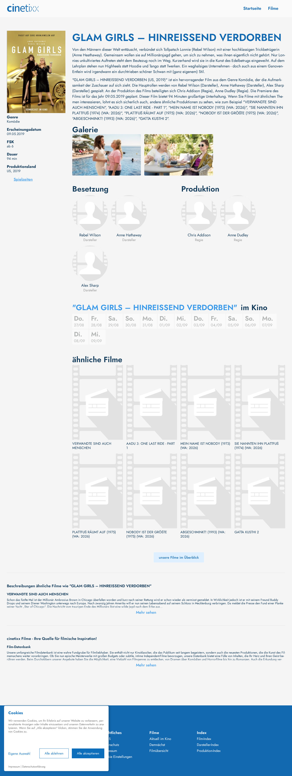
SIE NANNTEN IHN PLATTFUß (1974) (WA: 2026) (256, 446)
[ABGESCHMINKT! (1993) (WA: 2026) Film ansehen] (205, 490)
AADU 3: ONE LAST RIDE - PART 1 (150, 446)
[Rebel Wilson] (90, 213)
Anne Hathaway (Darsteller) (242, 85)
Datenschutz (110, 745)
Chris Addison (199, 235)
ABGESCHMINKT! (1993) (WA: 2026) (203, 534)
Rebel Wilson (90, 235)
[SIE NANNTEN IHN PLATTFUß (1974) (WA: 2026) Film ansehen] (259, 402)
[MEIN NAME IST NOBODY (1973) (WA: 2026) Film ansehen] (205, 402)
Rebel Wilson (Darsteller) (198, 85)
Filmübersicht (158, 751)
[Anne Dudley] (238, 213)
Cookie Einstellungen (117, 757)
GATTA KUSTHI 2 (246, 532)
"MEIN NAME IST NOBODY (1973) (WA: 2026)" (207, 107)
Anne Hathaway (129, 235)
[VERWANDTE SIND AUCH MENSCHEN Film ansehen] (97, 402)
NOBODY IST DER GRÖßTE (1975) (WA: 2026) (146, 534)
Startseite (252, 8)
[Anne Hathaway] (129, 213)
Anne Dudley (238, 235)
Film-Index (204, 739)
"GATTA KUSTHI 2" (153, 118)
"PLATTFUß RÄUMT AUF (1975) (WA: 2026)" (160, 113)
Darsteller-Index (208, 745)
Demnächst (157, 745)
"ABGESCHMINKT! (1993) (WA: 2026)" (104, 118)
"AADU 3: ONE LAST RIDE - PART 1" (137, 107)
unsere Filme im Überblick (179, 557)
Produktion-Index (209, 751)
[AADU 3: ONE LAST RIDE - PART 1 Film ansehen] (151, 402)
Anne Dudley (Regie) (231, 91)
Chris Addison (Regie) (195, 91)
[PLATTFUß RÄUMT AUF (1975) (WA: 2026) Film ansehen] (97, 490)
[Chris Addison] (199, 213)
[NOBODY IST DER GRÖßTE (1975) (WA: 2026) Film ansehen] (151, 490)
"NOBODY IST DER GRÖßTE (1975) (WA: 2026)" (238, 113)
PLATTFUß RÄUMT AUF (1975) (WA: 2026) (94, 534)
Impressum (109, 751)
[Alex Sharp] (90, 263)
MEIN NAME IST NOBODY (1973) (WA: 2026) (205, 446)
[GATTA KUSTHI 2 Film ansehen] (259, 490)
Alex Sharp (90, 285)
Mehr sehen (146, 612)
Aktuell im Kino (160, 739)
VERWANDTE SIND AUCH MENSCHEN (91, 446)
